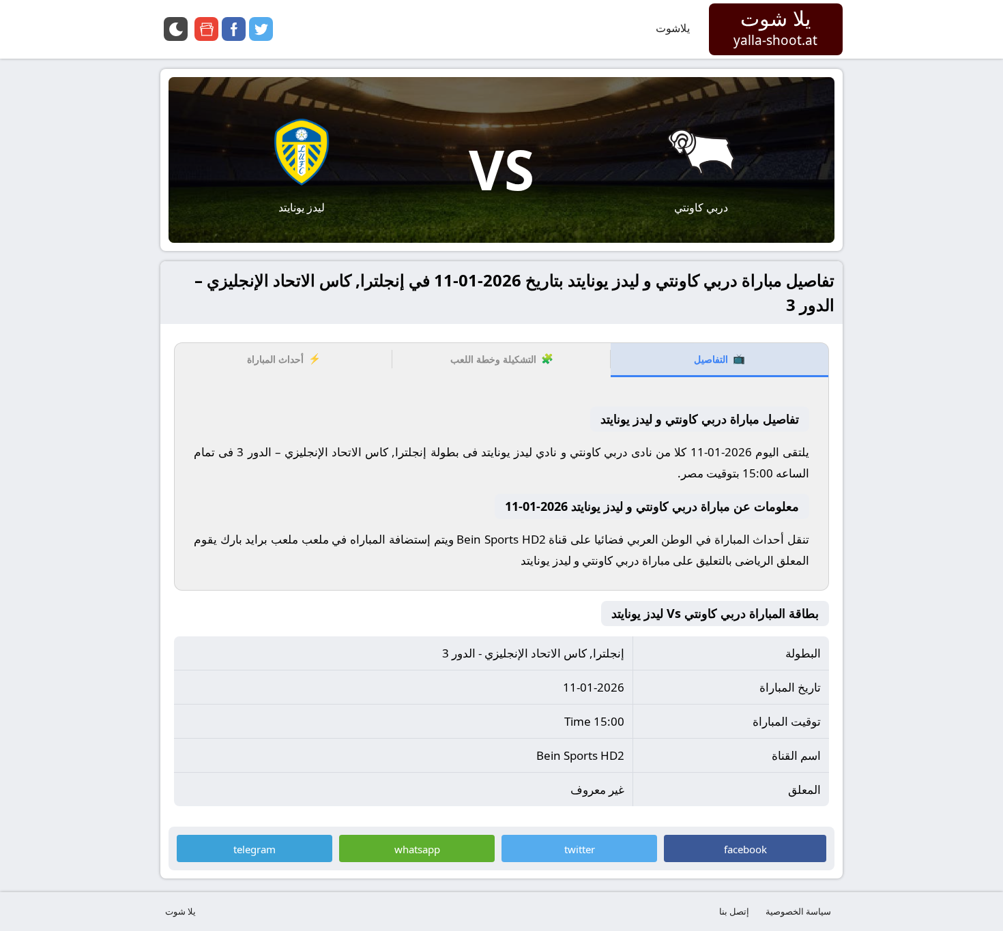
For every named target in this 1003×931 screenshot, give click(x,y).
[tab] (719, 360)
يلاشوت (673, 27)
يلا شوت (180, 911)
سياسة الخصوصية (798, 911)
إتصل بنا (734, 911)
